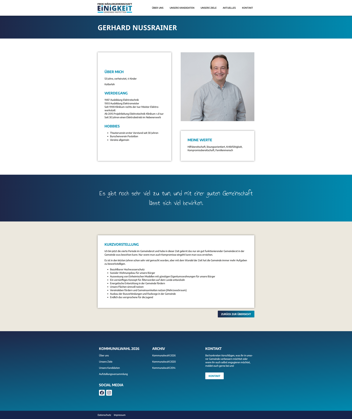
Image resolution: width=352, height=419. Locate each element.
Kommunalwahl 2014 (163, 367)
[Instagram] (109, 393)
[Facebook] (102, 393)
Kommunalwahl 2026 (164, 355)
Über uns (104, 355)
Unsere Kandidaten (109, 367)
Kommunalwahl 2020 (164, 361)
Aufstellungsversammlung (113, 374)
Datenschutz (104, 414)
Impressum (120, 414)
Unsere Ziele (105, 361)
